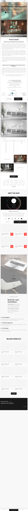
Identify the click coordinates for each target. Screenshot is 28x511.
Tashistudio (8, 257)
